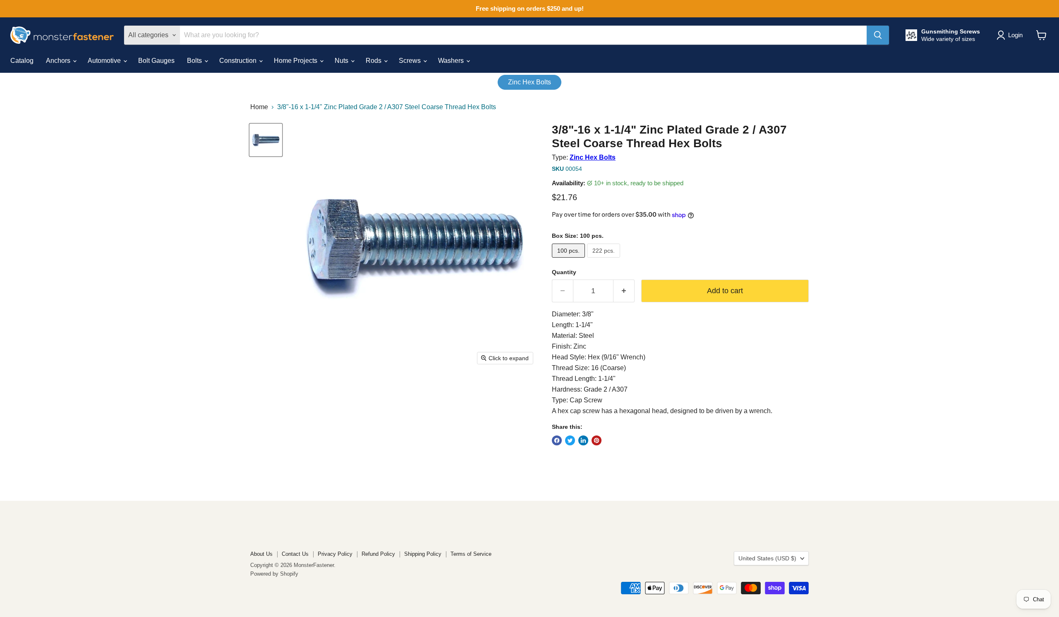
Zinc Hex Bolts (529, 82)
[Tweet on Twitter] (570, 440)
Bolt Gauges (156, 60)
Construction (238, 60)
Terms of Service (470, 554)
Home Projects (296, 60)
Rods (374, 60)
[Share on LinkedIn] (583, 440)
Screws (410, 60)
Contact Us (295, 554)
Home (259, 106)
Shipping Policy (422, 554)
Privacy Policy (335, 554)
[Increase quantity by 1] (624, 291)
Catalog (22, 60)
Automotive (105, 60)
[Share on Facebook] (557, 440)
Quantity (564, 272)
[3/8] (265, 140)
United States (767, 558)
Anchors (59, 60)
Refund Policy (378, 554)
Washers (451, 60)
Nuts (342, 60)
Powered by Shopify (274, 574)
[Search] (878, 35)
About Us (261, 554)
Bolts (195, 60)
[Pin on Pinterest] (596, 440)
